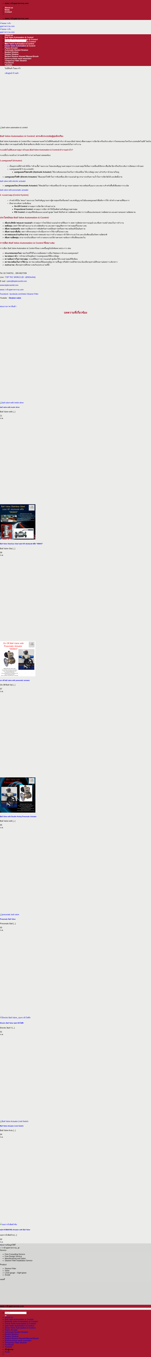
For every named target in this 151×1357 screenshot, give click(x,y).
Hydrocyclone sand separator (18, 59)
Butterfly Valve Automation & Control (21, 39)
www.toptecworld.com (9, 285)
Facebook (9, 1345)
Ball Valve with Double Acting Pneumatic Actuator (18, 816)
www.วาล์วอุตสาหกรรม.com (11, 290)
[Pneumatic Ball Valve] (9, 915)
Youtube (8, 65)
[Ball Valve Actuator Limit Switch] (14, 1121)
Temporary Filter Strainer (16, 61)
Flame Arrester (11, 48)
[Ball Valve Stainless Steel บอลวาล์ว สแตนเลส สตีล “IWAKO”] (17, 539)
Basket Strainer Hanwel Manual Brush (22, 56)
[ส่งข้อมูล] (6, 1315)
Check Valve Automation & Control (20, 42)
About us (9, 8)
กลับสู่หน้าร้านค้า (12, 73)
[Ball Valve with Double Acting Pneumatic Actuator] (17, 812)
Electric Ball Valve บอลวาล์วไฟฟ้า (12, 1023)
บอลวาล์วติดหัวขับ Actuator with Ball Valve (15, 1230)
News (7, 10)
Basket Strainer (12, 52)
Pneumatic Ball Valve (7, 919)
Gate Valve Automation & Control (19, 44)
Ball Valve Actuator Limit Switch (11, 1126)
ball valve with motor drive (9, 407)
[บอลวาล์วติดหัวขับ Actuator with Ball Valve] (8, 1224)
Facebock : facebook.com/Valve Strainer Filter (19, 294)
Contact (8, 12)
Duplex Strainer (12, 54)
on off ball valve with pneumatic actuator (15, 680)
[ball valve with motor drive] (12, 403)
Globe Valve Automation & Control (20, 46)
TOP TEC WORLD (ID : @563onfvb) (20, 277)
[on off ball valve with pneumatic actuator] (17, 676)
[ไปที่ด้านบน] (1, 1309)
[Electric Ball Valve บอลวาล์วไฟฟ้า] (15, 1018)
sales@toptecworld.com (17, 281)
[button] (7, 1352)
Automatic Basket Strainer (16, 50)
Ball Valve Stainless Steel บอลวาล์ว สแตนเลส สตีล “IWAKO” (21, 544)
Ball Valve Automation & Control (19, 37)
